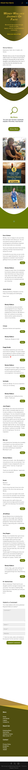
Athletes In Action (8, 734)
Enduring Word (7, 730)
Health (18, 50)
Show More (14, 129)
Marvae (5, 440)
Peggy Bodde (7, 347)
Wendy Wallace (9, 268)
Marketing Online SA (14, 766)
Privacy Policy (7, 744)
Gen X (14, 50)
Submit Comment (14, 643)
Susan (5, 480)
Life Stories (6, 718)
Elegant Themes (14, 768)
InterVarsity (6, 732)
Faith (10, 50)
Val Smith (5, 381)
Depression (6, 50)
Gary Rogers (6, 533)
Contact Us (6, 722)
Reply (22, 262)
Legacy (5, 720)
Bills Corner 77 (7, 736)
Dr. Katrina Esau (7, 581)
